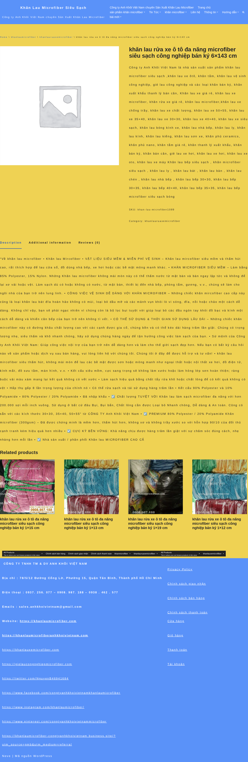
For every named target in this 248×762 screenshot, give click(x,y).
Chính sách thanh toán (101, 553)
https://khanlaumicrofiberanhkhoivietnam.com (45, 635)
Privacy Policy (180, 569)
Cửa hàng (175, 621)
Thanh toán (177, 649)
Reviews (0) (89, 242)
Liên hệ (195, 12)
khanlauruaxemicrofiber (56, 37)
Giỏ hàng (175, 635)
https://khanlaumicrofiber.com (48, 621)
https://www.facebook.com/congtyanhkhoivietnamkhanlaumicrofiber (61, 692)
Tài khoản (176, 664)
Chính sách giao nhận (78, 553)
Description (11, 242)
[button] (144, 12)
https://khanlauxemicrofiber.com (30, 649)
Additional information (50, 242)
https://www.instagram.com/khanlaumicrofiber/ (43, 707)
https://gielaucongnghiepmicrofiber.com (37, 664)
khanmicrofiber (121, 553)
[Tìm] (243, 12)
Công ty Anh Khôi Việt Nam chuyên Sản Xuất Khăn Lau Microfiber (152, 7)
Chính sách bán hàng (55, 553)
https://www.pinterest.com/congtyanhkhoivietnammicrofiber (54, 721)
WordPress (42, 756)
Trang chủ (204, 7)
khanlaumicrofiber (23, 37)
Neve (6, 756)
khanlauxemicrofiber (212, 553)
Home (4, 37)
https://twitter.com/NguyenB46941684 (35, 678)
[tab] (11, 243)
